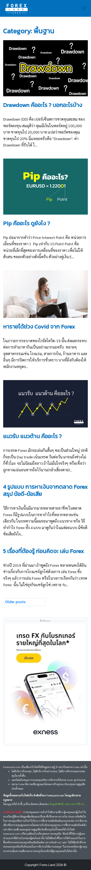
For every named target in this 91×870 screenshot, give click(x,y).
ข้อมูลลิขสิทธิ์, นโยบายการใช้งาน (66, 804)
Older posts (15, 602)
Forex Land (47, 865)
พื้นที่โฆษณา (45, 621)
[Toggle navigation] (83, 8)
